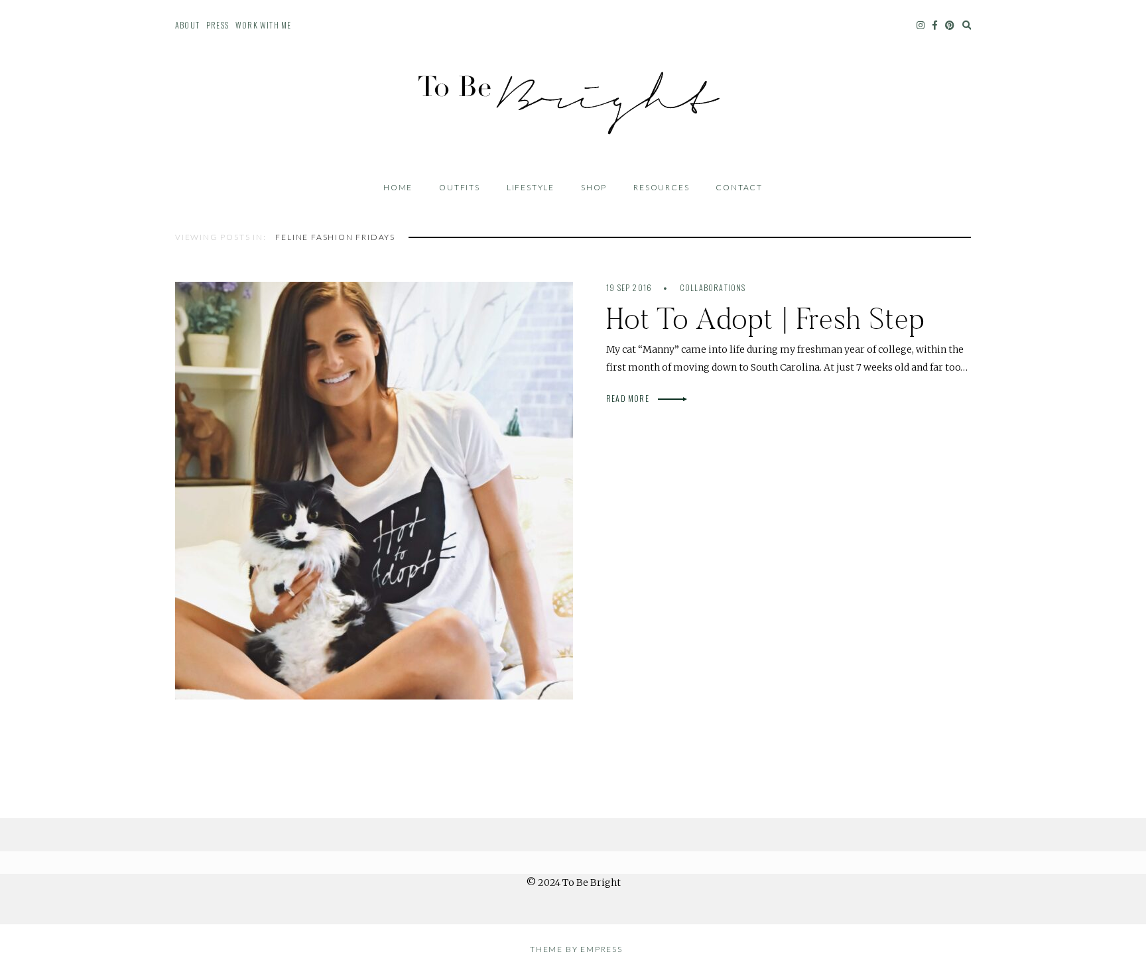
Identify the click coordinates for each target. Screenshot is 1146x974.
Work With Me (263, 24)
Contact (739, 187)
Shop (594, 187)
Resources (661, 187)
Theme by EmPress (576, 949)
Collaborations (713, 287)
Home (398, 187)
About (187, 24)
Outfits (459, 187)
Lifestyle (530, 187)
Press (217, 24)
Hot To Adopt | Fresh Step (765, 318)
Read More (628, 398)
